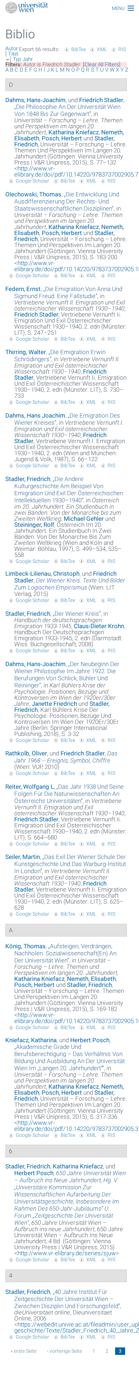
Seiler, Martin (22, 856)
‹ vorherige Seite (64, 1351)
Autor (11, 48)
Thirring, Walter (25, 352)
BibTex (78, 49)
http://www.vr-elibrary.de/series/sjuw (66, 1253)
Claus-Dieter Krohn (99, 626)
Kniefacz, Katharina (31, 1040)
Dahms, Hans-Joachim (35, 100)
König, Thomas (25, 946)
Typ (17, 59)
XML (102, 49)
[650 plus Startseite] (69, 8)
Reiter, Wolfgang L (29, 786)
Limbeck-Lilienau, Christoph (42, 573)
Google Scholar (32, 181)
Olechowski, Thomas (33, 194)
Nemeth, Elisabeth (91, 978)
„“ (67, 110)
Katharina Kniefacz (73, 132)
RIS (122, 49)
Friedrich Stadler (101, 100)
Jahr (27, 59)
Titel (13, 54)
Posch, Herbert (62, 138)
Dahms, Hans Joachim (35, 415)
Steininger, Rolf (34, 524)
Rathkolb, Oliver (26, 753)
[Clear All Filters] (101, 64)
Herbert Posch (89, 1040)
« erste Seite (24, 1351)
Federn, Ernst (23, 288)
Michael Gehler (84, 518)
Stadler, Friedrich (27, 478)
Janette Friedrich (54, 703)
